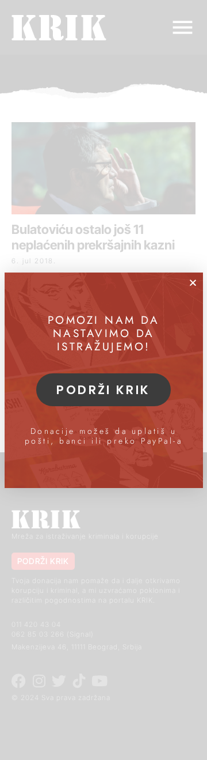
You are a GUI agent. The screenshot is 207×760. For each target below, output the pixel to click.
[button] (193, 282)
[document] (103, 380)
